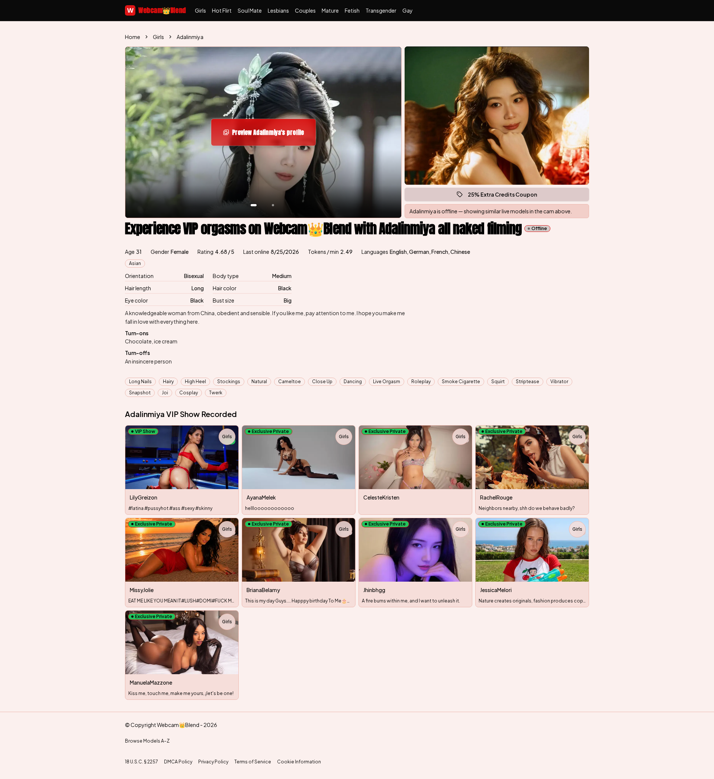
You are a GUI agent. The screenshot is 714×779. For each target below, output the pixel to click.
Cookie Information (299, 762)
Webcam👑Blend (156, 10)
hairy (168, 381)
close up (322, 381)
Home (132, 36)
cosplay (188, 392)
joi (165, 392)
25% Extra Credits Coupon (506, 196)
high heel (195, 381)
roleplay (421, 381)
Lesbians (278, 10)
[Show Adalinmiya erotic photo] (253, 205)
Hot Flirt (222, 10)
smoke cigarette (461, 381)
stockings (228, 381)
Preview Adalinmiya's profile (272, 134)
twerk (215, 392)
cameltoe (289, 381)
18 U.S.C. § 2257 (141, 762)
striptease (527, 381)
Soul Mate (250, 10)
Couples (305, 10)
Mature (330, 10)
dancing (353, 381)
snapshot (140, 392)
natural (259, 381)
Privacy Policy (213, 762)
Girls (200, 10)
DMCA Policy (178, 762)
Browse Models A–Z (147, 741)
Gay (407, 10)
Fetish (352, 10)
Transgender (381, 10)
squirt (498, 381)
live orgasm (386, 381)
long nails (140, 381)
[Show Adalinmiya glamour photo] (273, 205)
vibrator (559, 381)
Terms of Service (252, 762)
